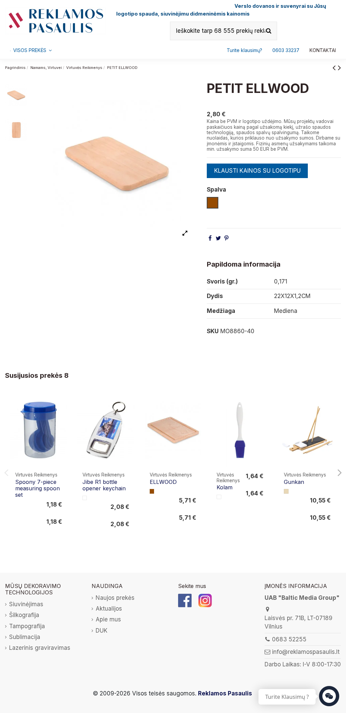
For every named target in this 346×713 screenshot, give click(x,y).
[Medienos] (152, 491)
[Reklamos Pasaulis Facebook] (185, 600)
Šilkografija (24, 615)
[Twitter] (218, 238)
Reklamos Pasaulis (225, 693)
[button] (285, 50)
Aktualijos (109, 608)
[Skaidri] (84, 498)
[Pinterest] (226, 238)
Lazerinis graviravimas (39, 647)
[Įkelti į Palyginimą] (61, 404)
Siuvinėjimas (26, 604)
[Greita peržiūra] (61, 417)
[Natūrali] (286, 491)
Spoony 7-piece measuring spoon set (37, 488)
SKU (213, 331)
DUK (101, 630)
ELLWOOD (163, 481)
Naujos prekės (115, 597)
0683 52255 (289, 639)
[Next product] (339, 67)
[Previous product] (335, 67)
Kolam (224, 487)
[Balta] (219, 497)
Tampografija (27, 626)
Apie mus (108, 619)
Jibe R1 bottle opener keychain (104, 485)
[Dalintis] (210, 238)
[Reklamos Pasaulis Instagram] (205, 600)
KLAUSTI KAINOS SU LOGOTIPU (257, 170)
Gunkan (294, 481)
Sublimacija (24, 637)
